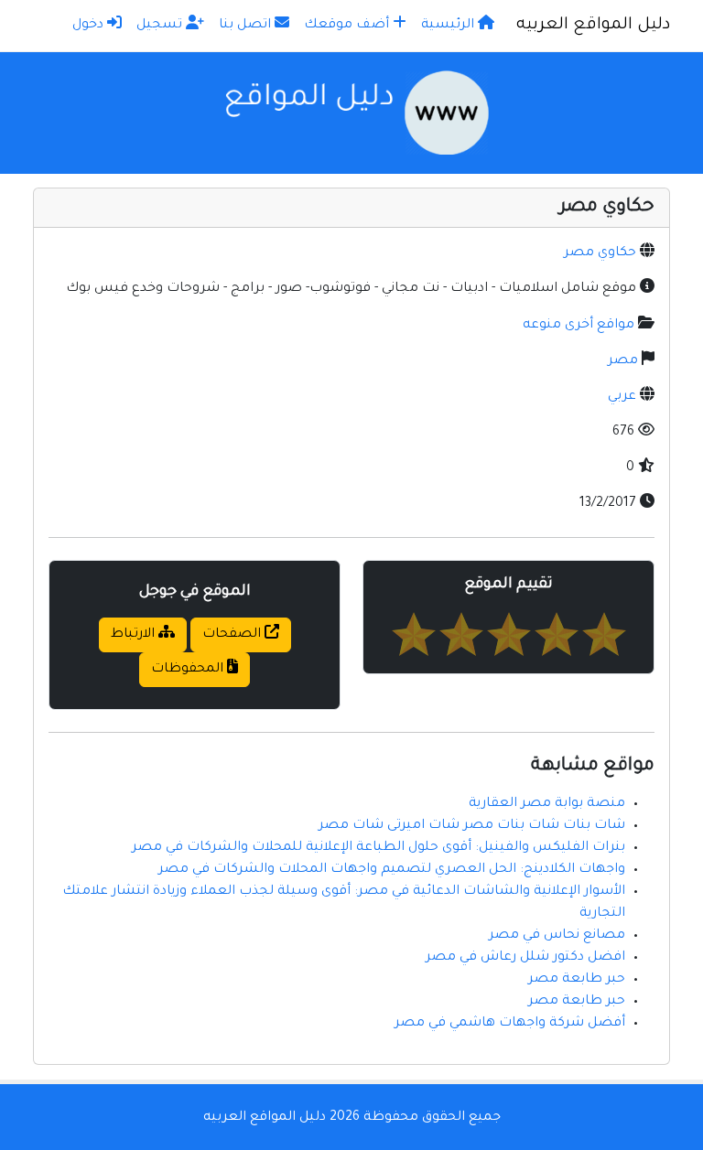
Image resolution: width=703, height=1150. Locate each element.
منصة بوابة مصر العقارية (547, 804)
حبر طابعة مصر (576, 980)
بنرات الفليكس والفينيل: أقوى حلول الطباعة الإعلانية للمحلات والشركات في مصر (378, 848)
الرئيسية (449, 25)
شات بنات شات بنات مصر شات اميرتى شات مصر (472, 826)
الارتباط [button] (134, 635)
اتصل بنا (247, 25)
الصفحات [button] (233, 635)
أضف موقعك (348, 25)
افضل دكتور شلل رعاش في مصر (525, 958)
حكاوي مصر (600, 253)
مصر (623, 361)
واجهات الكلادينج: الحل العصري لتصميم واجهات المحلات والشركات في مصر (391, 870)
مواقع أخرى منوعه (578, 325)
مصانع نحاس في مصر (557, 936)
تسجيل (161, 25)
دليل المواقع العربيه (593, 25)
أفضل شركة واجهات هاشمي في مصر (510, 1023)
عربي (622, 397)
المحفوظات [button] (189, 669)
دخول (89, 25)
